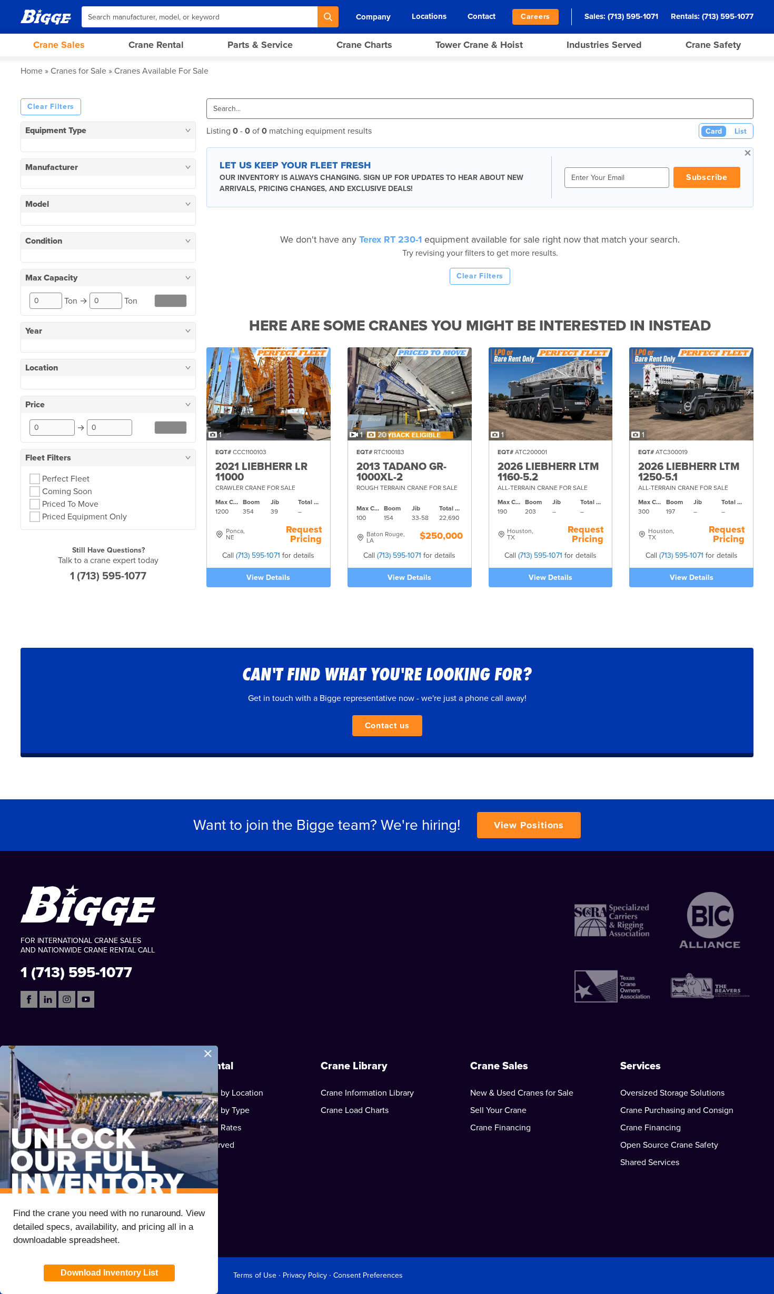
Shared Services (649, 1162)
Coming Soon (67, 491)
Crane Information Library (367, 1093)
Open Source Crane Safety (669, 1145)
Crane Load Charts (355, 1110)
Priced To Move (70, 504)
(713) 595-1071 (633, 16)
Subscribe (707, 177)
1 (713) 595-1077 (108, 576)
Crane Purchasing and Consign (676, 1110)
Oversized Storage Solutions (672, 1093)
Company (373, 17)
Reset (171, 300)
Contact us (387, 725)
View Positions (529, 825)
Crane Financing (500, 1127)
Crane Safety (713, 45)
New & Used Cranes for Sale (521, 1093)
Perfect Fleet (66, 479)
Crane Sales (59, 45)
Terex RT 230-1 (391, 239)
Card (714, 131)
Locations (429, 16)
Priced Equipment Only (84, 516)
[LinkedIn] (47, 999)
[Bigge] (46, 17)
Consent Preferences (368, 1275)
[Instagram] (66, 999)
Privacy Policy (305, 1275)
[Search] (328, 16)
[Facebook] (29, 999)
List (741, 131)
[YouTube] (85, 999)
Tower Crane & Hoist (479, 45)
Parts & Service (260, 45)
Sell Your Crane (498, 1110)
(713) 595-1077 (727, 16)
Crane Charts (364, 45)
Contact (481, 16)
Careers (535, 16)
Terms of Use (254, 1275)
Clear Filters (50, 106)
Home (32, 71)
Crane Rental (156, 45)
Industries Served (604, 45)
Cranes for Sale (78, 71)
